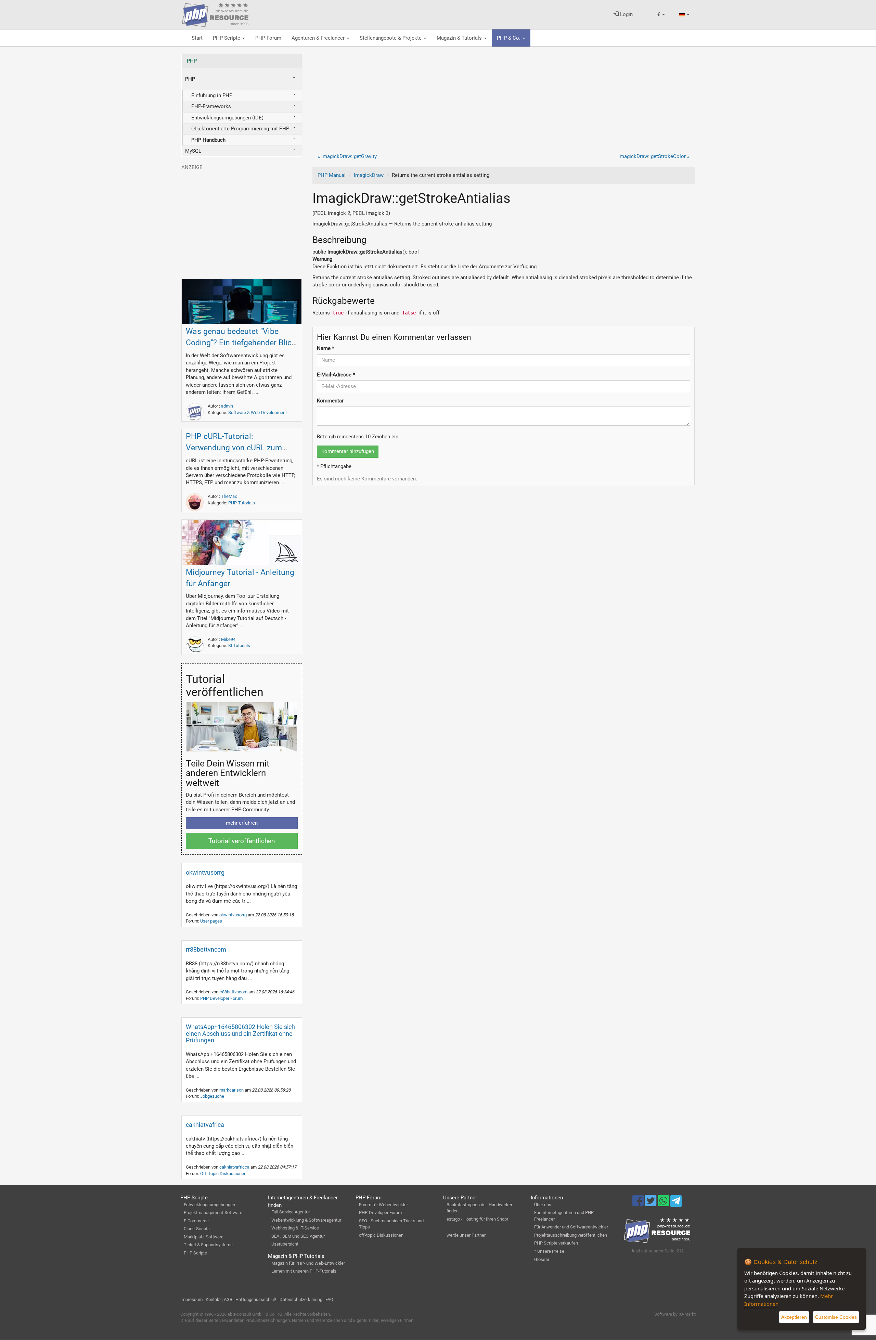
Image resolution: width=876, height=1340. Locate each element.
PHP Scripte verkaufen (556, 1243)
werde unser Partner (466, 1235)
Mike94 (228, 639)
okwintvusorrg (205, 872)
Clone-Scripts (197, 1228)
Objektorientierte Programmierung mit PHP (240, 129)
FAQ (329, 1299)
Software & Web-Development (257, 412)
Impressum (191, 1299)
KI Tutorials (239, 645)
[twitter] (651, 1204)
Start (197, 38)
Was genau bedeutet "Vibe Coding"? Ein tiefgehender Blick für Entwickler (241, 343)
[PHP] (215, 14)
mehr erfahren (242, 823)
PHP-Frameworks (211, 106)
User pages (211, 921)
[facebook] (638, 1204)
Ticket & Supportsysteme (208, 1244)
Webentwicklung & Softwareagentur (306, 1220)
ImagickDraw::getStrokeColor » (654, 156)
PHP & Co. (509, 38)
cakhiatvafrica (205, 1124)
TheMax (229, 496)
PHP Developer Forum (221, 998)
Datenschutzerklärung (301, 1299)
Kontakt (213, 1299)
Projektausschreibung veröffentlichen (570, 1235)
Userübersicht (284, 1244)
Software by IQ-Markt (675, 1314)
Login (626, 14)
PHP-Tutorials (241, 502)
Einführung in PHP (211, 95)
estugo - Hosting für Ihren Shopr (477, 1219)
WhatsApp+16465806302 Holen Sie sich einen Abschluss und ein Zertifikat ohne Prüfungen (240, 1033)
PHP (192, 61)
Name (325, 348)
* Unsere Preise (549, 1251)
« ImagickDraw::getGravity (347, 156)
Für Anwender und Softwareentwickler (571, 1226)
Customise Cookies (836, 1317)
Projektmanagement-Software (213, 1212)
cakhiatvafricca (234, 1167)
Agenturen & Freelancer (319, 38)
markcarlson (232, 1090)
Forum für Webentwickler (383, 1204)
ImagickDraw (369, 175)
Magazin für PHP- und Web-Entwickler (308, 1263)
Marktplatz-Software (203, 1236)
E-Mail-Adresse (336, 375)
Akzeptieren (794, 1317)
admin (227, 406)
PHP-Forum (268, 38)
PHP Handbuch (208, 140)
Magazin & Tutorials (460, 38)
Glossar (541, 1259)
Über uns (542, 1204)
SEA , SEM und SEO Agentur (298, 1236)
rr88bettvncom (206, 949)
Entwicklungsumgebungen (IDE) (227, 118)
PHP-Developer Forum (380, 1212)
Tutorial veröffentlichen (241, 841)
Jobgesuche (212, 1096)
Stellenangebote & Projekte (391, 38)
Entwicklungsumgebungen (209, 1204)
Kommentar (330, 401)
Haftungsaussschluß (255, 1299)
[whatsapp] (664, 1204)
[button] (661, 14)
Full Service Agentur (290, 1211)
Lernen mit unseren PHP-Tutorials (303, 1271)
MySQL (193, 151)
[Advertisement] (503, 102)
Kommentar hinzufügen (347, 451)
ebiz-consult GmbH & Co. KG (255, 1314)
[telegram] (676, 1203)
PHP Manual (332, 175)
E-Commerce (196, 1220)
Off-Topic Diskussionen (223, 1173)
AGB (228, 1299)
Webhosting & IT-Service (295, 1228)
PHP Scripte (227, 38)
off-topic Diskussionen (381, 1235)
